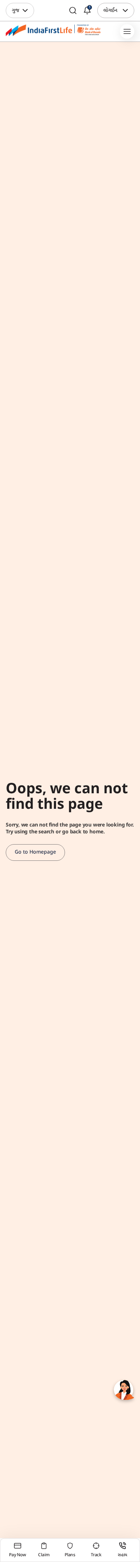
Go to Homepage (35, 852)
